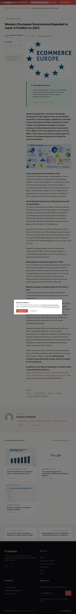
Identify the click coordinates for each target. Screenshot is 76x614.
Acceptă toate (22, 311)
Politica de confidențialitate (51, 306)
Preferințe (33, 311)
